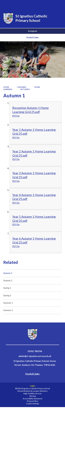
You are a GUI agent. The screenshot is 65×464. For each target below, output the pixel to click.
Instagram (32, 31)
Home (6, 87)
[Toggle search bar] (42, 4)
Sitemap (32, 396)
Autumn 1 (25, 89)
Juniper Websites (40, 391)
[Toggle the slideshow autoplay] (5, 60)
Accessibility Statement (32, 398)
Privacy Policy (32, 401)
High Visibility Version (32, 393)
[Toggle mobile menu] (58, 4)
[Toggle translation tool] (50, 4)
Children (21, 87)
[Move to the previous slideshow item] (5, 66)
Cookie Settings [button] (32, 404)
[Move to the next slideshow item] (5, 74)
